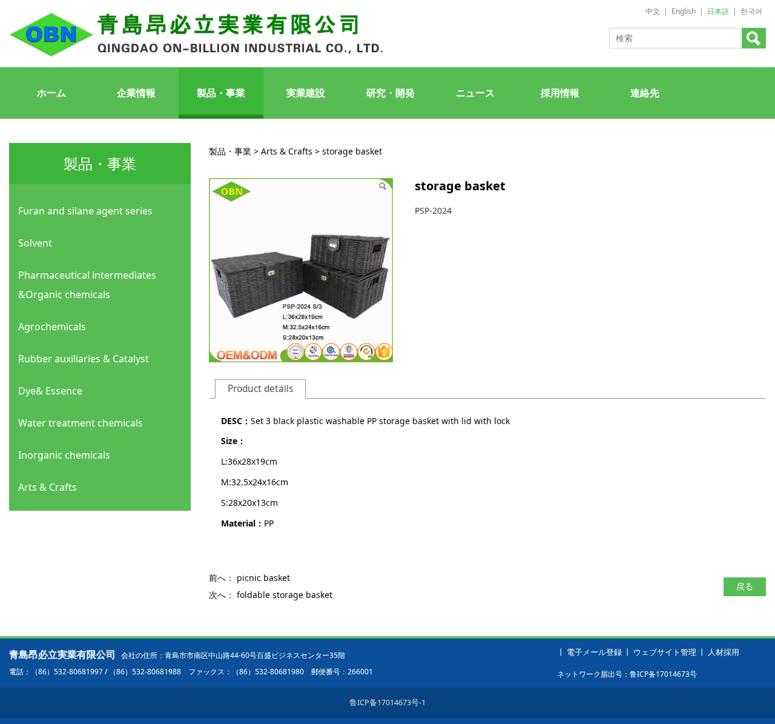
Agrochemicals (52, 326)
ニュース (475, 92)
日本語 (718, 11)
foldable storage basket (284, 594)
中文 (652, 11)
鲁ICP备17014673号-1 (387, 702)
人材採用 (723, 652)
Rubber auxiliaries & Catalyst (83, 358)
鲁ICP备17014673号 (663, 674)
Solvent (35, 243)
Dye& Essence (50, 390)
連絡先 (644, 92)
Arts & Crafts (47, 487)
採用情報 (560, 92)
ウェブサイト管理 (664, 652)
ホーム (51, 92)
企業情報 (136, 92)
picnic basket (263, 577)
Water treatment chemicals (80, 423)
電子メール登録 (594, 652)
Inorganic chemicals (64, 455)
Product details (260, 388)
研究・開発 (390, 92)
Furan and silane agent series (85, 211)
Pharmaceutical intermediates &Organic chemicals (87, 284)
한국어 (751, 11)
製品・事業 (221, 92)
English (683, 11)
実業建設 (305, 92)
